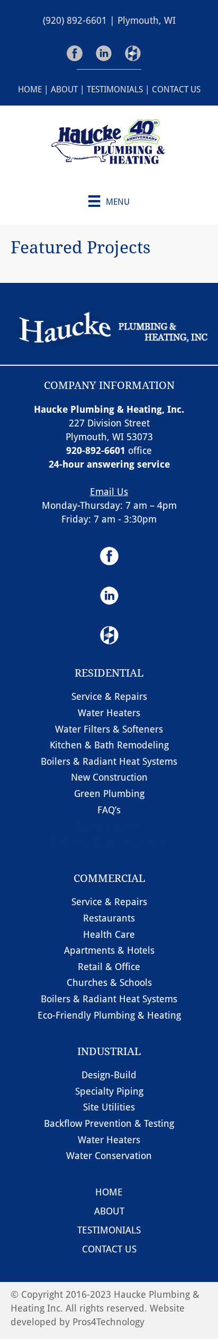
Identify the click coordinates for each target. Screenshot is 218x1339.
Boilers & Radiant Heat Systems (109, 761)
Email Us (109, 491)
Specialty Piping (109, 1091)
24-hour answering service (109, 464)
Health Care (109, 934)
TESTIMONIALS (115, 88)
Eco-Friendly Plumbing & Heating (109, 1015)
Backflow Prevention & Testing (109, 1123)
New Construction (109, 777)
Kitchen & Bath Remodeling (109, 744)
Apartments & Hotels (109, 950)
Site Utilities (109, 1106)
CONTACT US (176, 88)
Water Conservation (109, 1155)
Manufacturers (109, 825)
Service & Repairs (109, 696)
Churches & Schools (109, 982)
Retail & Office (109, 966)
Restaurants (109, 917)
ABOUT (64, 88)
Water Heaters (109, 712)
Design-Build (109, 1074)
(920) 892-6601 (75, 20)
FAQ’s (109, 809)
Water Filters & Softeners (109, 729)
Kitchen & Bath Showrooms (109, 841)
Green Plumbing (109, 793)
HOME (30, 88)
